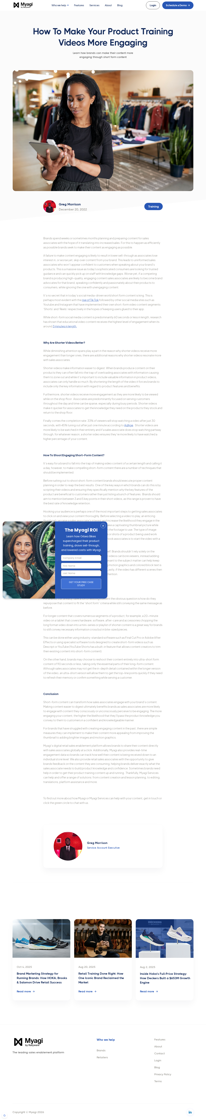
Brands (101, 1050)
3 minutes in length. (65, 326)
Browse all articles (177, 910)
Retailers (102, 1057)
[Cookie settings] (4, 1115)
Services (94, 5)
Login (157, 1060)
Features (79, 5)
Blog (119, 5)
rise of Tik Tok (90, 300)
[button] (60, 5)
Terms (158, 1081)
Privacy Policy (162, 1074)
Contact (159, 1053)
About (108, 5)
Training (153, 206)
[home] (23, 5)
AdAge (128, 425)
